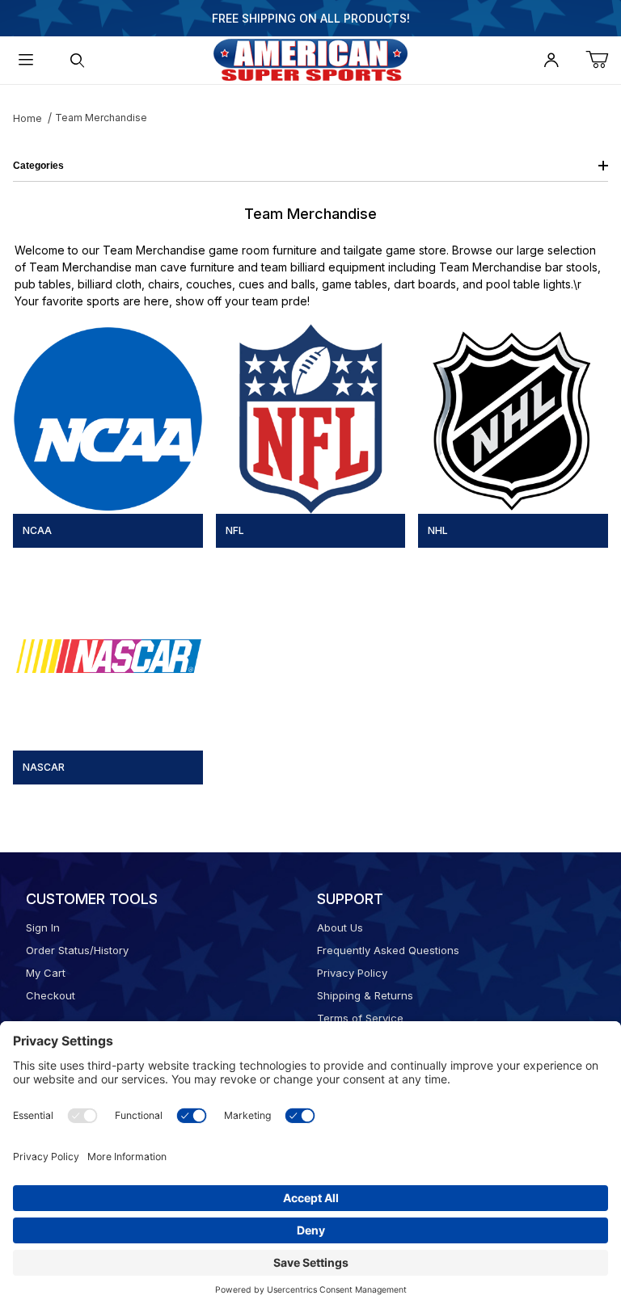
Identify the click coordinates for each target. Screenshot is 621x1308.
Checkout (50, 995)
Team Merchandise (101, 117)
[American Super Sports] (310, 58)
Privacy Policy (352, 972)
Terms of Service (360, 1017)
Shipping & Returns (365, 995)
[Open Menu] (26, 60)
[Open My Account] (551, 60)
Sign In (43, 927)
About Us (340, 927)
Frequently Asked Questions (388, 950)
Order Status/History (77, 950)
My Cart (45, 972)
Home (27, 118)
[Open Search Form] (78, 60)
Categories (38, 165)
